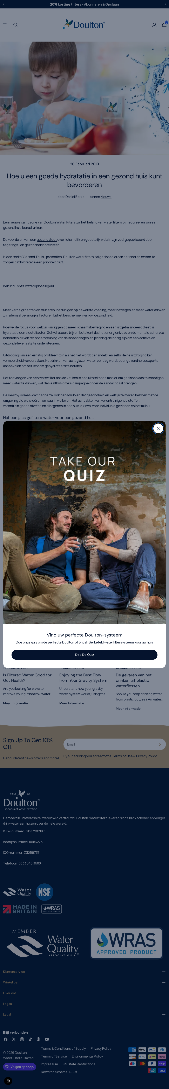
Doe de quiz (84, 655)
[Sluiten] (158, 428)
